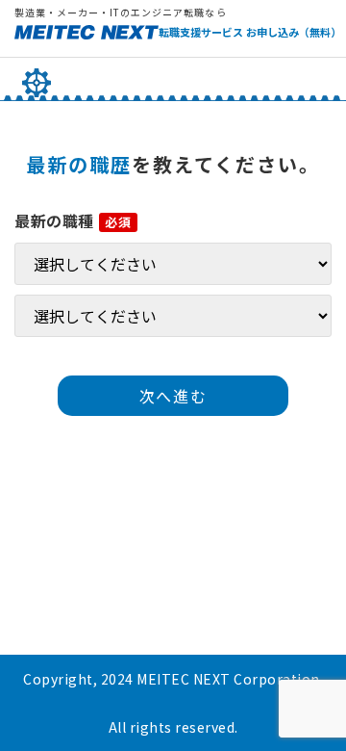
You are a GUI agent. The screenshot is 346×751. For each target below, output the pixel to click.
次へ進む (173, 395)
